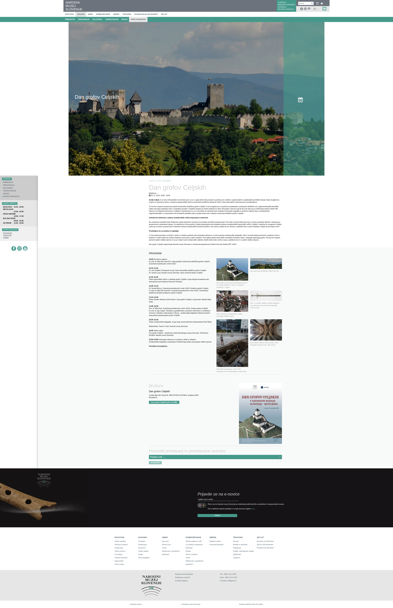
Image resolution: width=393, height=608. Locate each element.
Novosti (236, 541)
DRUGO (124, 19)
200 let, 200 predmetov (265, 544)
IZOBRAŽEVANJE (193, 537)
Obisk (90, 14)
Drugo (140, 554)
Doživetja (189, 548)
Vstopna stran (152, 180)
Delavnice (142, 548)
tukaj (253, 509)
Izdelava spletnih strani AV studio (251, 604)
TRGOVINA (238, 537)
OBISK (165, 537)
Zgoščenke (237, 554)
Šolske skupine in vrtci (194, 541)
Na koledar (155, 462)
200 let (164, 14)
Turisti (188, 558)
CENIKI (6, 238)
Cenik (164, 548)
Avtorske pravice (136, 604)
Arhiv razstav (119, 564)
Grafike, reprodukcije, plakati (243, 551)
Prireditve (141, 541)
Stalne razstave (120, 541)
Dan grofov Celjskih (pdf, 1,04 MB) (164, 402)
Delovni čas (166, 544)
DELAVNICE (97, 19)
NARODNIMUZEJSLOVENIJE (74, 6)
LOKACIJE (7, 235)
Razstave (69, 14)
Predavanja (142, 544)
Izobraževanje (103, 14)
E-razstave (118, 554)
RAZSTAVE (7, 233)
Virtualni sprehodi (121, 558)
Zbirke (116, 14)
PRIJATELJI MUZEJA (286, 9)
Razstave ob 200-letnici (265, 541)
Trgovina (127, 14)
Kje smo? (165, 541)
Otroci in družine (192, 554)
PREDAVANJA (84, 19)
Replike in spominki (240, 544)
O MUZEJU (282, 2)
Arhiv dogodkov (138, 19)
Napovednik (119, 561)
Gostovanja (119, 548)
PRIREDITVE (70, 19)
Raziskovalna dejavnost (146, 14)
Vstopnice (236, 558)
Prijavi (217, 515)
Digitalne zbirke (215, 541)
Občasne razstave (121, 544)
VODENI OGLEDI (111, 19)
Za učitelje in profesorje (194, 544)
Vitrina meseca (120, 551)
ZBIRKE (212, 537)
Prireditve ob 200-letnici (265, 548)
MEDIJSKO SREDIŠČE (286, 5)
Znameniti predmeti (216, 544)
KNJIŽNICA (282, 7)
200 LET (260, 537)
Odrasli (188, 551)
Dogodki (81, 14)
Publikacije (237, 548)
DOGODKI (142, 537)
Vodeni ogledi (143, 551)
